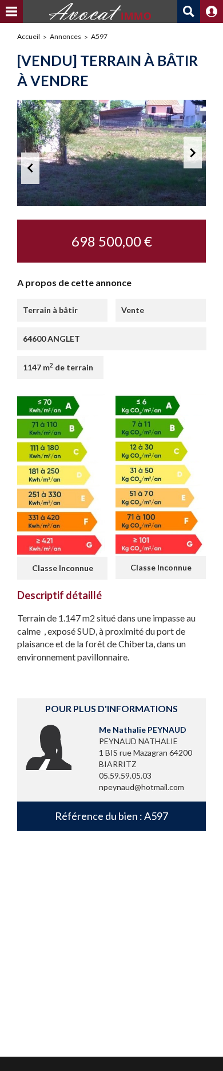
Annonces (65, 36)
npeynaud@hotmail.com (141, 787)
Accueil (28, 36)
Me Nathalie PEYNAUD (142, 729)
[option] (111, 153)
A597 (99, 36)
